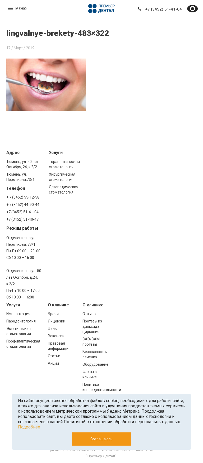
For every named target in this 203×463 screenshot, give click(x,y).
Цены (52, 328)
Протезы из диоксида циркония (92, 326)
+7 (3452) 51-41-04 (163, 9)
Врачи (53, 314)
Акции (53, 363)
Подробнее (29, 427)
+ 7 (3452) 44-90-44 (22, 204)
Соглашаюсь (101, 439)
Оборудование (95, 364)
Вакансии (56, 336)
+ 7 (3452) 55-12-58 (22, 197)
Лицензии (56, 321)
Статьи (54, 356)
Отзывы (89, 314)
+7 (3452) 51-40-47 (22, 219)
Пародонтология (21, 321)
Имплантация (18, 314)
